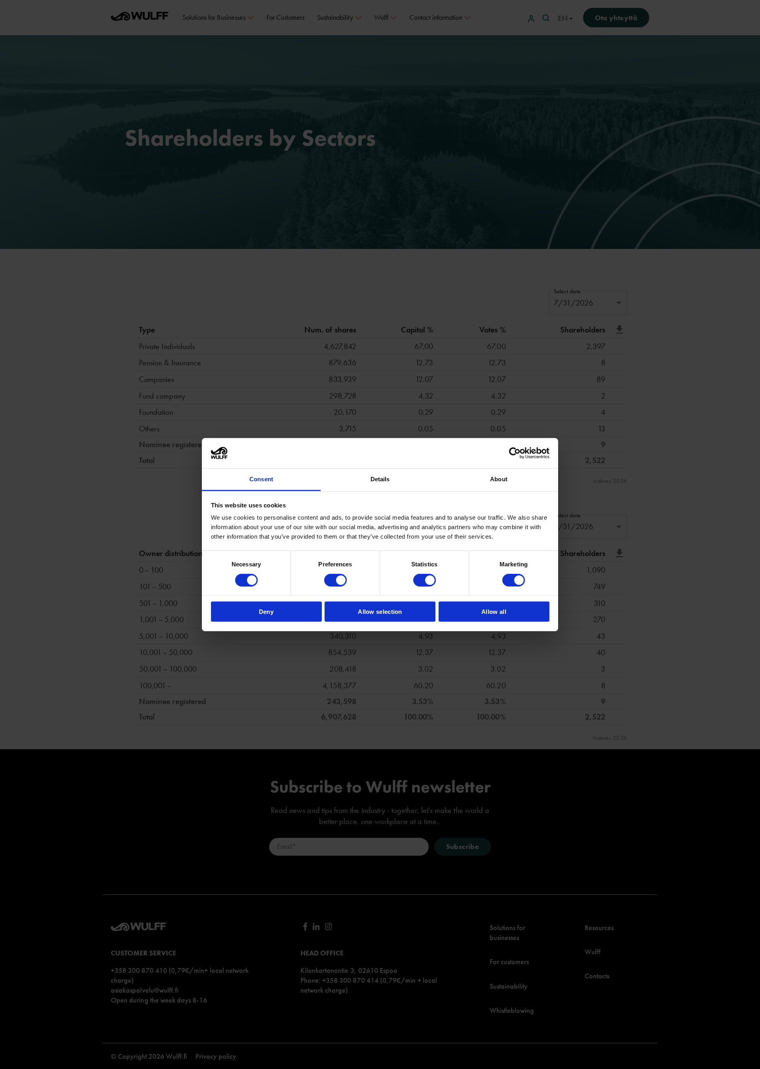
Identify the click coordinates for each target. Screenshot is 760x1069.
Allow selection (380, 611)
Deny (266, 611)
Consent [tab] (261, 479)
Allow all (493, 611)
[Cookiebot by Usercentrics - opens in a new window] (514, 453)
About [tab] (498, 479)
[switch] (335, 579)
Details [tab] (380, 479)
